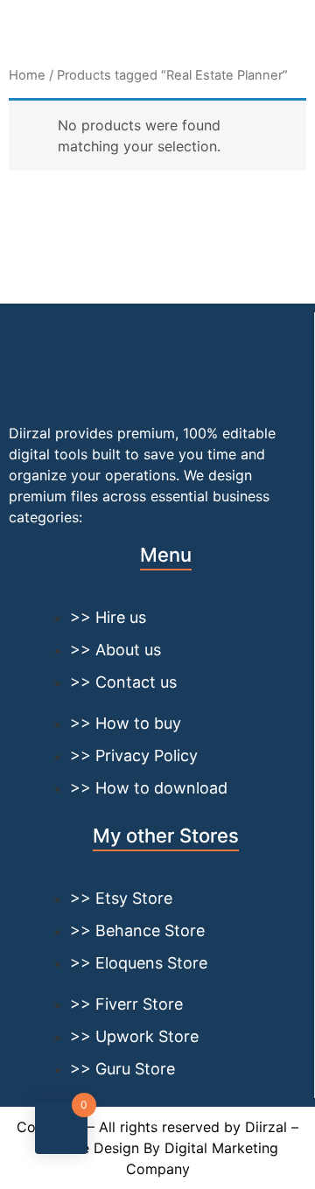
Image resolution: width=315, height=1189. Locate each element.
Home (27, 75)
